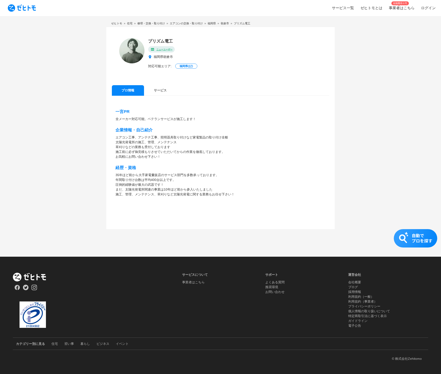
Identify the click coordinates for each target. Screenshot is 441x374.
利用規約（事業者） (362, 301)
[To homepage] (22, 8)
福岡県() (186, 66)
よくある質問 (275, 282)
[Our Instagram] (34, 289)
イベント (122, 344)
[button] (220, 243)
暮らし (85, 344)
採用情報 (354, 292)
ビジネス (102, 344)
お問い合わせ (275, 292)
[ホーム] (33, 277)
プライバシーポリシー (364, 306)
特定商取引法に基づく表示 (367, 316)
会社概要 (354, 282)
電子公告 (354, 325)
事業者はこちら (193, 282)
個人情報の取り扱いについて (369, 311)
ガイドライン (358, 321)
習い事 (69, 344)
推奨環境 (271, 287)
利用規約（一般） (361, 296)
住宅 (54, 344)
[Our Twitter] (25, 289)
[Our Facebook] (17, 289)
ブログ (353, 287)
